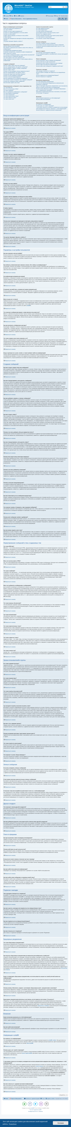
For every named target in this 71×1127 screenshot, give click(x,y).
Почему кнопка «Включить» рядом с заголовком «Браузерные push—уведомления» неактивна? (50, 89)
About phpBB (30, 1043)
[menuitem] (16, 16)
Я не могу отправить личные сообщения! (45, 43)
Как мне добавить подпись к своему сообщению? (15, 68)
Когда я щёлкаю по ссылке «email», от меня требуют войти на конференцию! (18, 60)
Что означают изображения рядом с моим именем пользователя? (19, 54)
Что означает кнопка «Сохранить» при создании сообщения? (18, 79)
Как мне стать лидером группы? (43, 34)
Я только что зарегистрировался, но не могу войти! (16, 32)
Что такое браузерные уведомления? (45, 81)
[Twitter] (35, 1104)
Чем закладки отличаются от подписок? (45, 71)
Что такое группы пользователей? (44, 31)
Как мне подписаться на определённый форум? (47, 75)
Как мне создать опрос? (9, 69)
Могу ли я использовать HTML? (11, 89)
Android (8, 969)
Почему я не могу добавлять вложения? (13, 75)
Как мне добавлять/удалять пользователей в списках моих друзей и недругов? (51, 54)
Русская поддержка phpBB (35, 1109)
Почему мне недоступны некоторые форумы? (14, 74)
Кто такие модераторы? (41, 29)
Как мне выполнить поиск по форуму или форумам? (48, 60)
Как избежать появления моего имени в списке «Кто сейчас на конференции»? (18, 48)
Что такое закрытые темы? (10, 97)
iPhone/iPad (64, 968)
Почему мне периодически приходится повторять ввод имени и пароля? (19, 39)
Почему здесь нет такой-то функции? (45, 105)
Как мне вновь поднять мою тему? (12, 82)
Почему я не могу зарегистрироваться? (13, 31)
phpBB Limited (52, 1040)
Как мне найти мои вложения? (43, 99)
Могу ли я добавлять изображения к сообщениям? (15, 91)
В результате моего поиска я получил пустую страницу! (49, 63)
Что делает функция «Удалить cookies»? (13, 41)
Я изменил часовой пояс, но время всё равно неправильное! (18, 51)
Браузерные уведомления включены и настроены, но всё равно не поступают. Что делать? (51, 92)
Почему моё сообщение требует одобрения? (14, 81)
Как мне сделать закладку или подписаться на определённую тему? (50, 73)
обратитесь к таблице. (43, 1005)
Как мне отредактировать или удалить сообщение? (16, 66)
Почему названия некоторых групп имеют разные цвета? (49, 35)
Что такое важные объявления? (11, 93)
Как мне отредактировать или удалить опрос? (14, 72)
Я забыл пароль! (7, 37)
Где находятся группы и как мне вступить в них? (47, 32)
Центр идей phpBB (27, 1053)
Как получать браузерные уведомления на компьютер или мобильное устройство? (50, 83)
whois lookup (39, 1066)
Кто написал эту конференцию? (43, 104)
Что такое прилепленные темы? (11, 96)
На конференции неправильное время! (13, 50)
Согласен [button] (61, 1123)
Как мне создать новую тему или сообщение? (14, 65)
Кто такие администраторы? (42, 28)
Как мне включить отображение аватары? (13, 56)
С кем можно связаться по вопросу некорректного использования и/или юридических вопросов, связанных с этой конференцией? (51, 108)
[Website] (24, 1104)
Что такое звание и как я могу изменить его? (14, 57)
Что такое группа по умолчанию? (44, 37)
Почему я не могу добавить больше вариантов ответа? (17, 71)
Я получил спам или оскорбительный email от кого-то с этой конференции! (50, 47)
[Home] (9, 8)
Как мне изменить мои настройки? (12, 46)
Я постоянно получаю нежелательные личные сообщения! (50, 44)
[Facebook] (30, 1104)
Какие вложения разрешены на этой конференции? (48, 98)
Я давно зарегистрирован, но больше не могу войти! (16, 35)
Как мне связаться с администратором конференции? (49, 110)
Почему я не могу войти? (9, 34)
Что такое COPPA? (8, 29)
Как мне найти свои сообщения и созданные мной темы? (49, 66)
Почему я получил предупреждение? (12, 76)
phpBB (28, 305)
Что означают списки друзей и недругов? (45, 52)
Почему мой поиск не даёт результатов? (45, 61)
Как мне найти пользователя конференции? (46, 64)
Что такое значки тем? (9, 99)
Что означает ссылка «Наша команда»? (45, 38)
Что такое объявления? (9, 94)
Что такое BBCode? (8, 87)
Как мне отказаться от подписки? (44, 76)
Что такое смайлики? (8, 90)
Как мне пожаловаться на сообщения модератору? (16, 78)
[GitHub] (47, 1104)
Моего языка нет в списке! (10, 53)
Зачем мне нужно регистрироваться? (12, 28)
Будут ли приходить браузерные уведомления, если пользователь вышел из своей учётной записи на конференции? (51, 86)
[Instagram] (41, 1104)
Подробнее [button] (13, 1124)
